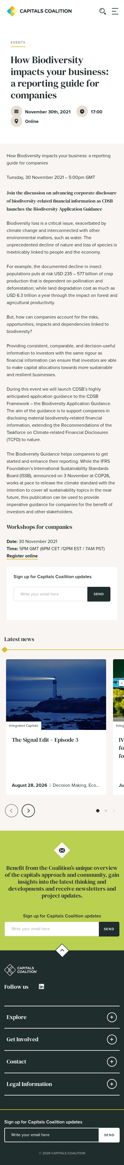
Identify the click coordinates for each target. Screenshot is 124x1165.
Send (99, 594)
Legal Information (29, 1084)
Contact (16, 1061)
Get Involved (22, 1039)
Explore (17, 1017)
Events (18, 42)
